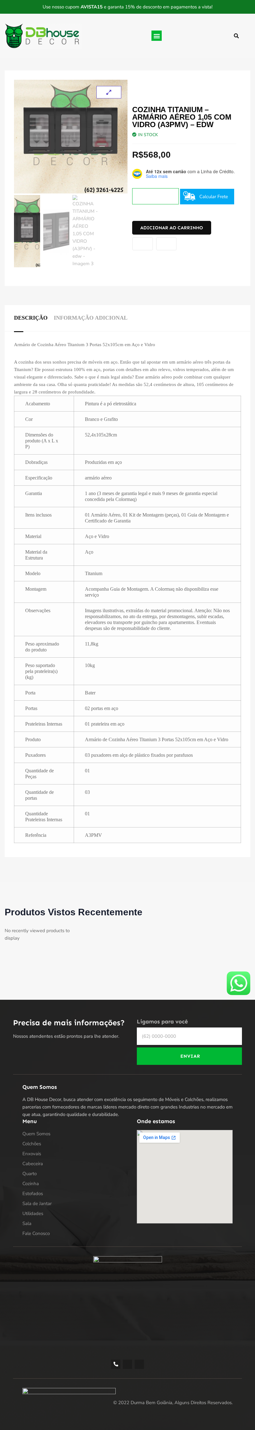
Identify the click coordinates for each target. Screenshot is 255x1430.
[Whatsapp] (139, 1364)
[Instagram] (127, 1364)
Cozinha (30, 1183)
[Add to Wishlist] (142, 243)
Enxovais (31, 1154)
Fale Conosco (36, 1233)
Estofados (32, 1193)
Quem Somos (36, 1134)
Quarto (29, 1173)
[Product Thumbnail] (108, 92)
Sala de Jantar (37, 1203)
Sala (26, 1223)
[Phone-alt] (115, 1364)
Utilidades (32, 1213)
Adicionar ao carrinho (171, 228)
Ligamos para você (162, 1021)
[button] (156, 36)
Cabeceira (32, 1164)
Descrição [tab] (31, 318)
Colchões (31, 1144)
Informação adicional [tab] (91, 318)
